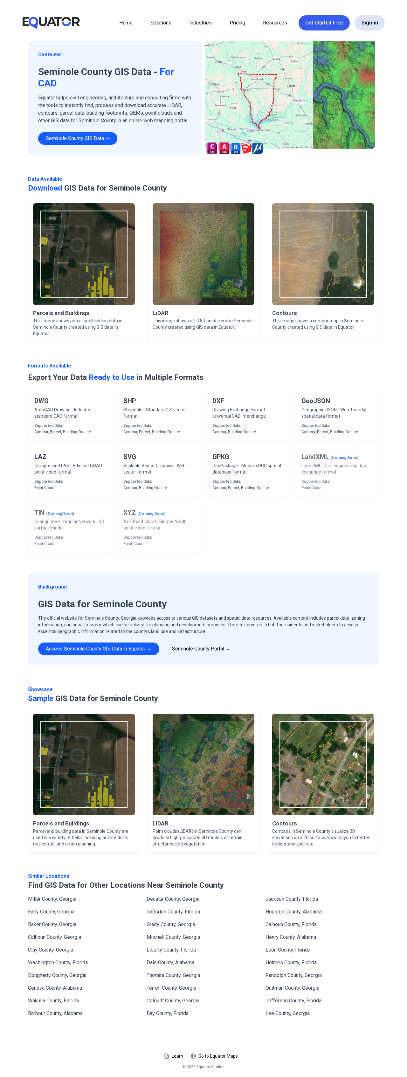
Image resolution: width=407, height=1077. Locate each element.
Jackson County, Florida (292, 899)
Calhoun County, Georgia (54, 937)
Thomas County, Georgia (173, 975)
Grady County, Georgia (171, 924)
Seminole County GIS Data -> (78, 138)
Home (126, 23)
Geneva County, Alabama (55, 988)
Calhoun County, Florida (291, 924)
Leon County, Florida (288, 950)
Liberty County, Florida (171, 950)
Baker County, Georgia (52, 924)
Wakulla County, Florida (53, 1001)
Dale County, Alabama (170, 962)
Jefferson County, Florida (293, 1001)
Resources (275, 23)
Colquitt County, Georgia (173, 1001)
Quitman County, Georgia (292, 988)
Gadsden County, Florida (173, 912)
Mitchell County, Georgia (173, 937)
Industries (200, 23)
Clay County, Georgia (50, 950)
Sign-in (370, 23)
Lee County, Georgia (288, 1013)
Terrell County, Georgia (171, 988)
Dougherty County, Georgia (57, 975)
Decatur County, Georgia (173, 899)
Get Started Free (324, 23)
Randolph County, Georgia (294, 975)
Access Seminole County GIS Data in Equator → (99, 649)
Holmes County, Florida (291, 962)
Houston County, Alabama (294, 912)
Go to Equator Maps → (220, 1056)
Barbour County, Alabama (55, 1013)
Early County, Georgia (51, 912)
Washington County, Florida (58, 962)
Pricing (237, 23)
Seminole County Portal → (201, 649)
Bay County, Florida (168, 1013)
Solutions (160, 23)
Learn (177, 1056)
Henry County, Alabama (291, 937)
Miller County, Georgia (52, 899)
